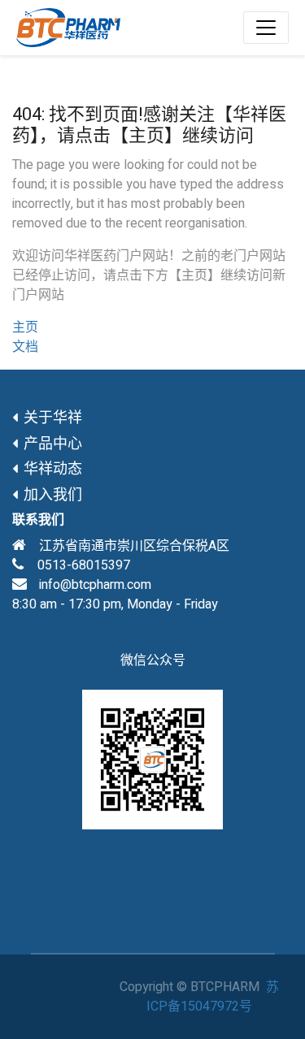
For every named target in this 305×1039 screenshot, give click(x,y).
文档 (25, 347)
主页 (25, 327)
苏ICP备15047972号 (212, 996)
